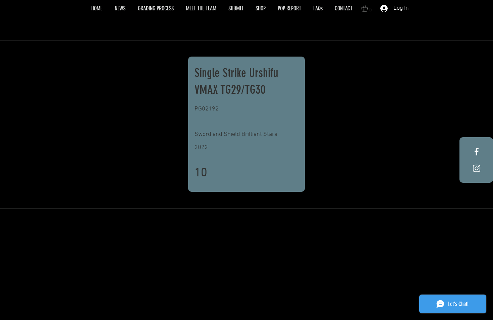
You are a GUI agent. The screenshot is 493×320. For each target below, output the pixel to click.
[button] (368, 8)
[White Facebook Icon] (477, 152)
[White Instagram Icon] (477, 168)
